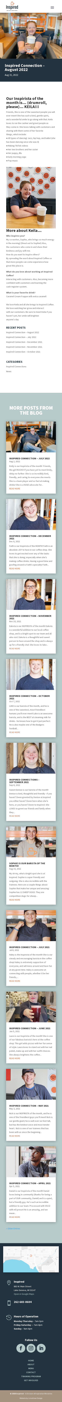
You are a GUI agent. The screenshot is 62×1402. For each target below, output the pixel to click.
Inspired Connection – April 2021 (30, 1183)
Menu (31, 1368)
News (8, 371)
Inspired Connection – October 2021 (23, 351)
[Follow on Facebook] (20, 1348)
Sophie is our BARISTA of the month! (27, 864)
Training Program (31, 1376)
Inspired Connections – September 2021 (24, 781)
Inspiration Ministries (43, 1393)
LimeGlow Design (35, 1398)
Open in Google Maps (24, 1294)
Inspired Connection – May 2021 (29, 1105)
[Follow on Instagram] (31, 1348)
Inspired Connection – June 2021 (29, 1028)
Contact (31, 1372)
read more (14, 488)
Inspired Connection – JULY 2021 (29, 947)
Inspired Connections (16, 366)
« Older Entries (13, 1228)
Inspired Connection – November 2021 (24, 346)
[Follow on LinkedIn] (41, 1348)
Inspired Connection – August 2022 (22, 332)
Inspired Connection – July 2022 (21, 337)
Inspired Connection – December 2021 (24, 342)
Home (31, 1360)
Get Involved (31, 1380)
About (31, 1364)
